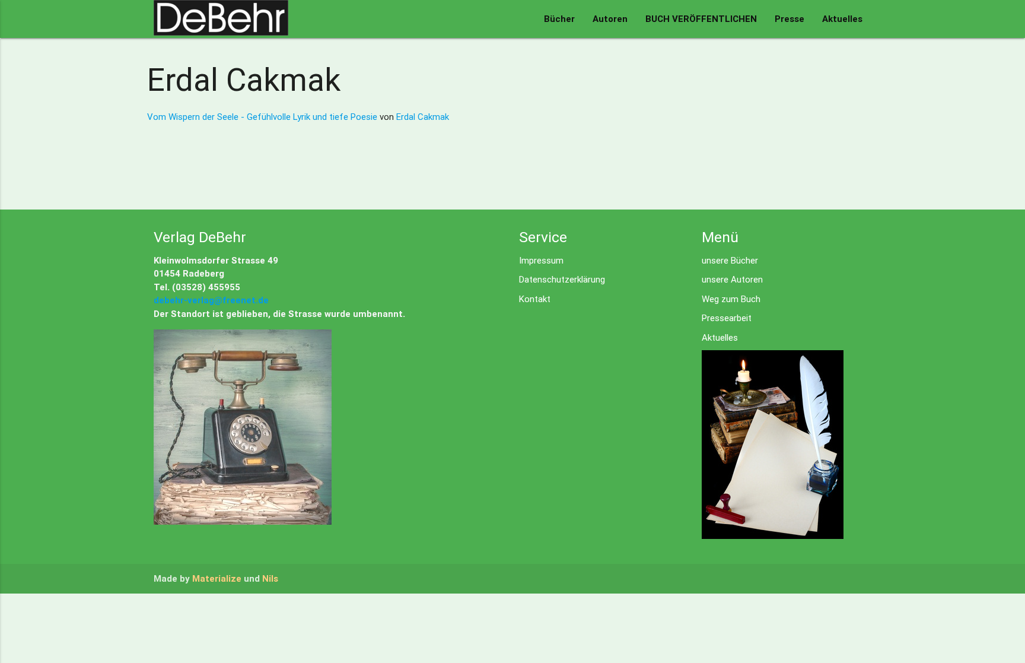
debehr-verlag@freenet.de (211, 300)
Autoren (610, 18)
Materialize (216, 578)
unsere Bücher (730, 260)
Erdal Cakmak (422, 116)
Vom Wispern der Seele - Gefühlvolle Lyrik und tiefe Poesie (263, 116)
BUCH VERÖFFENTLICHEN (701, 18)
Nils (270, 578)
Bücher (559, 18)
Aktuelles (842, 18)
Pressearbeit (727, 317)
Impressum (541, 260)
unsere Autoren (732, 279)
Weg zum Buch (731, 298)
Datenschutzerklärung (562, 279)
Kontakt (534, 298)
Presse (789, 18)
